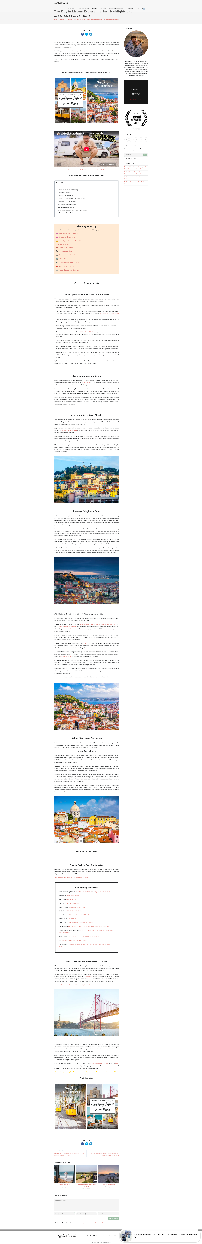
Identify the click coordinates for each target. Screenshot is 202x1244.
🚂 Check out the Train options (67, 262)
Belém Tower (86, 383)
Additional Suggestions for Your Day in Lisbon (73, 210)
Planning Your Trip (65, 192)
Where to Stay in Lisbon (66, 195)
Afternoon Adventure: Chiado (68, 204)
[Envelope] (143, 1235)
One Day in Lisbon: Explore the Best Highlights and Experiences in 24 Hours (97, 19)
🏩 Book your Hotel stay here (67, 233)
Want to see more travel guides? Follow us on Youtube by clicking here (86, 170)
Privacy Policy (102, 1235)
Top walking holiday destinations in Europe (86, 1185)
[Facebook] (131, 139)
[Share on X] (86, 34)
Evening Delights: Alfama (66, 207)
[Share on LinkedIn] (90, 34)
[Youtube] (146, 139)
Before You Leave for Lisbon (67, 213)
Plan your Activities (65, 247)
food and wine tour (66, 656)
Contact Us (85, 1235)
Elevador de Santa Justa (69, 430)
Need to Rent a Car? (66, 266)
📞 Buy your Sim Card (64, 251)
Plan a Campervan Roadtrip (68, 270)
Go (145, 154)
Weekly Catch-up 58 (109, 1184)
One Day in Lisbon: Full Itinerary (68, 190)
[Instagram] (136, 139)
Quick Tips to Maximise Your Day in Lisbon (72, 198)
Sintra (84, 643)
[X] (126, 139)
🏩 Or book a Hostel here (65, 237)
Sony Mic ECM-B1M (73, 895)
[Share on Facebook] (82, 34)
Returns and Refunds (114, 1235)
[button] (116, 183)
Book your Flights (63, 244)
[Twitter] (129, 1235)
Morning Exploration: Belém (67, 201)
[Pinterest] (141, 139)
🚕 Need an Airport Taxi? (65, 255)
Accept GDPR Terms (131, 158)
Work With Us (93, 1235)
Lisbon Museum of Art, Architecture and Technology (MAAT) (98, 624)
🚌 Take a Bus (61, 259)
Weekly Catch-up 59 (64, 1184)
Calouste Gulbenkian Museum (66, 626)
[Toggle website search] (148, 9)
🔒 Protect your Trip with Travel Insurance (71, 241)
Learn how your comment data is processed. (90, 1223)
